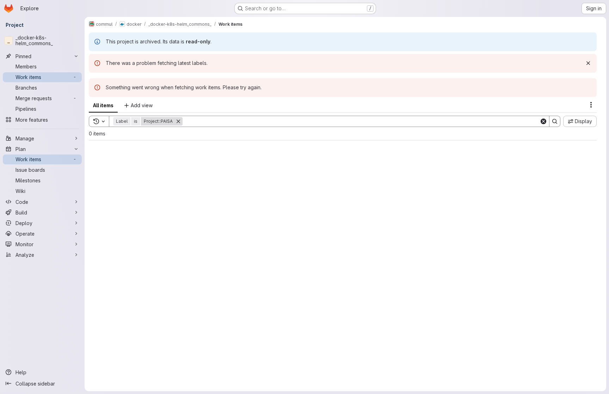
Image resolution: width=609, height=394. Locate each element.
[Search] (554, 121)
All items (103, 105)
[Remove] (178, 121)
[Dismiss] (588, 63)
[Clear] (543, 121)
